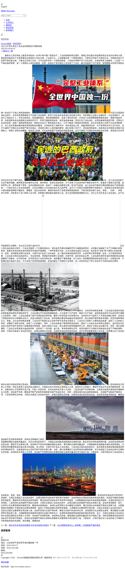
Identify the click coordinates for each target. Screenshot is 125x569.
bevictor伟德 (6, 44)
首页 (8, 20)
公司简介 (10, 22)
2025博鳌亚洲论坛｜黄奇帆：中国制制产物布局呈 (78, 525)
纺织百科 (10, 28)
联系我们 (10, 30)
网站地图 (5, 562)
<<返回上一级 (7, 51)
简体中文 (5, 11)
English (12, 11)
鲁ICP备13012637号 (61, 558)
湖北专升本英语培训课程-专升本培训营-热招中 (29, 525)
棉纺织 (9, 25)
